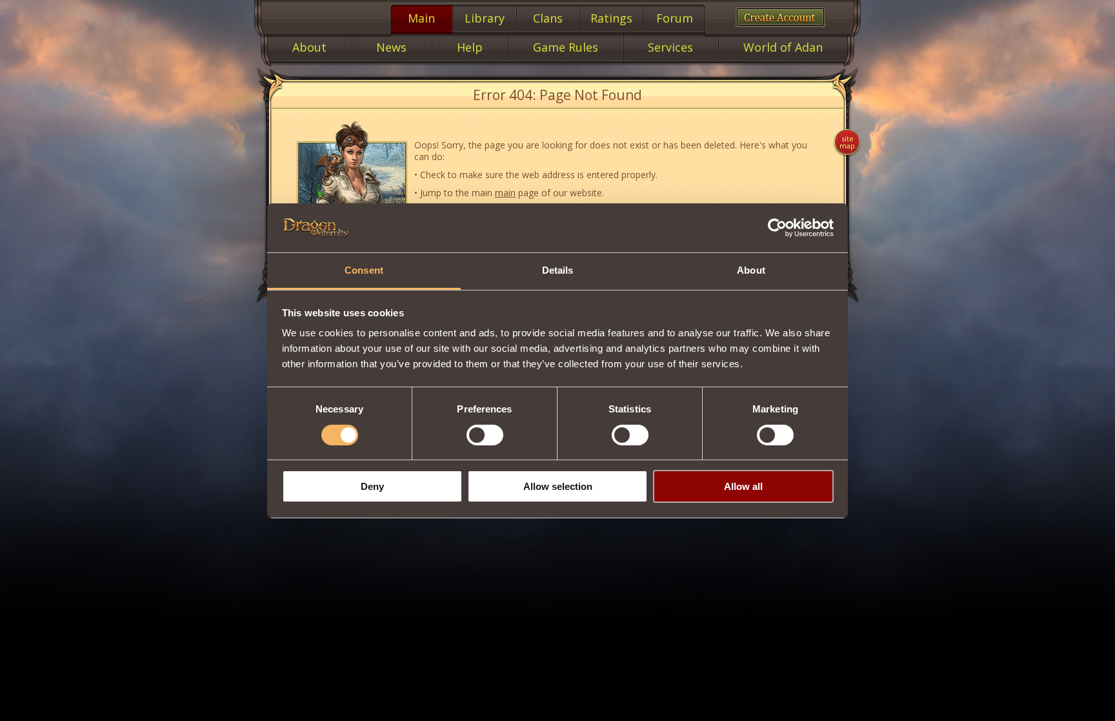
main (505, 193)
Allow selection (557, 486)
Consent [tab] (364, 270)
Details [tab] (558, 270)
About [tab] (751, 270)
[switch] (485, 435)
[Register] (780, 17)
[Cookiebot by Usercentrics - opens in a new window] (777, 228)
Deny (372, 486)
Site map (847, 142)
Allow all (743, 486)
